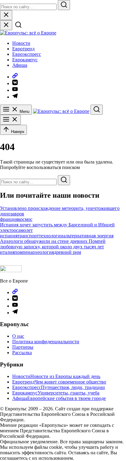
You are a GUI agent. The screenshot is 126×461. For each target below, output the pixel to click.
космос (25, 219)
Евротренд (23, 48)
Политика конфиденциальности (45, 341)
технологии (51, 235)
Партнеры (22, 347)
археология (42, 252)
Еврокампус (25, 59)
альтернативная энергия (88, 235)
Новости (21, 43)
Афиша (19, 65)
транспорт (28, 235)
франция (9, 219)
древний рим (67, 252)
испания (8, 235)
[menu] (10, 120)
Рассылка (22, 352)
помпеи (22, 252)
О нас (18, 336)
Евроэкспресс (26, 54)
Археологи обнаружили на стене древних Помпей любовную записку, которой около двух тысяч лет (53, 244)
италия (7, 252)
